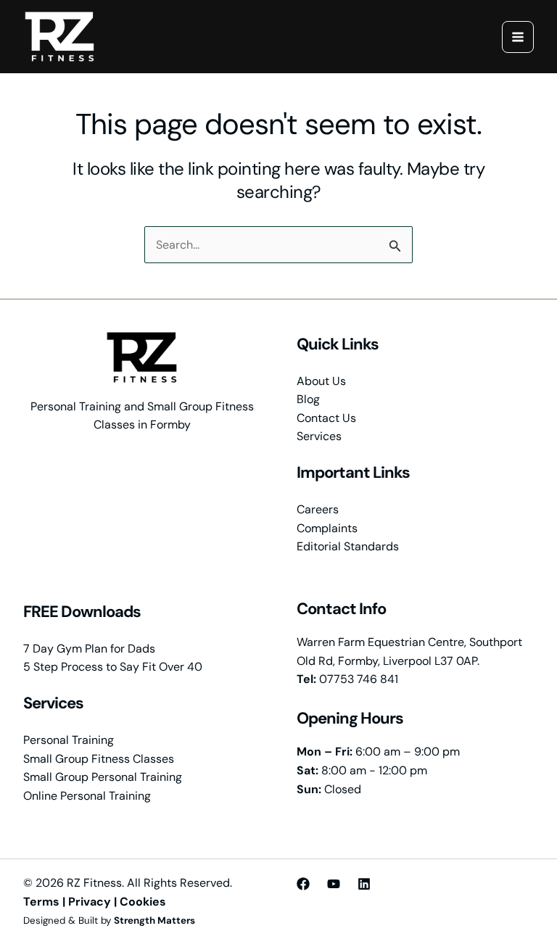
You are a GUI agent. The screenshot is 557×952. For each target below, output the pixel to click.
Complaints (327, 528)
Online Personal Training (87, 795)
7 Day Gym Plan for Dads (89, 648)
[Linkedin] (364, 883)
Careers (318, 509)
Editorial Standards (348, 546)
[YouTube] (333, 883)
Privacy (89, 901)
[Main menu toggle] (518, 37)
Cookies (143, 901)
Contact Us (326, 418)
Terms (41, 901)
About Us (321, 381)
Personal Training (68, 740)
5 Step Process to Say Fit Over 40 (112, 666)
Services (319, 436)
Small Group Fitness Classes (98, 758)
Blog (308, 399)
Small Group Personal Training (102, 777)
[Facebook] (303, 883)
